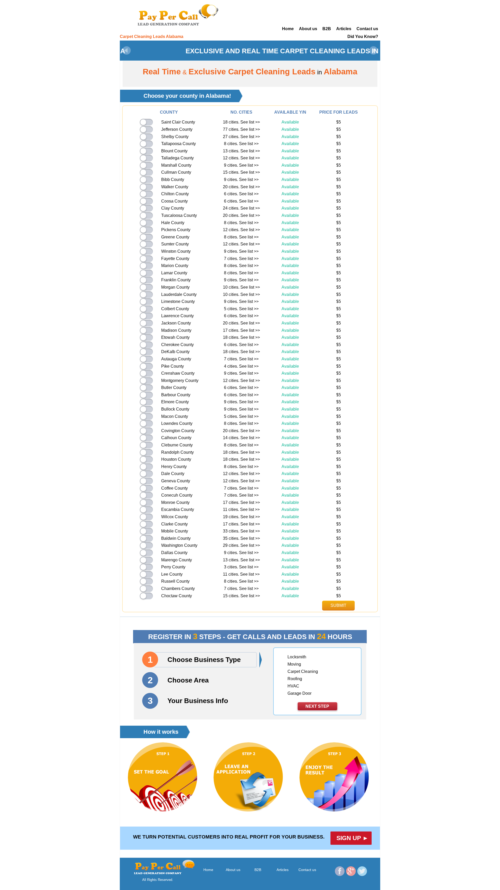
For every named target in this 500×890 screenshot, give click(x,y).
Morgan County (175, 287)
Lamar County (174, 273)
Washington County (179, 545)
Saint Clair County (178, 122)
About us (308, 29)
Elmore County (175, 402)
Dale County (172, 473)
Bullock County (175, 409)
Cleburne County (177, 445)
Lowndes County (176, 423)
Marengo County (176, 560)
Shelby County (175, 136)
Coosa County (174, 201)
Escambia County (177, 509)
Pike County (172, 366)
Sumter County (175, 244)
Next (373, 50)
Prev (126, 50)
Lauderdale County (179, 294)
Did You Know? (362, 36)
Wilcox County (174, 517)
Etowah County (175, 337)
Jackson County (176, 323)
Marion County (174, 265)
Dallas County (174, 552)
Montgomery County (179, 380)
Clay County (172, 208)
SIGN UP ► (352, 838)
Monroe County (175, 502)
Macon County (174, 416)
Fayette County (175, 258)
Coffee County (174, 488)
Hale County (172, 222)
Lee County (172, 574)
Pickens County (175, 230)
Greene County (175, 237)
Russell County (175, 581)
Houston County (176, 459)
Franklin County (176, 280)
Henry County (174, 466)
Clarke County (174, 524)
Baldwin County (176, 538)
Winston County (176, 251)
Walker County (174, 187)
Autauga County (176, 359)
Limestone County (178, 301)
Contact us (367, 29)
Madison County (176, 330)
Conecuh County (176, 495)
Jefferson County (176, 129)
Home (288, 29)
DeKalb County (175, 351)
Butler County (173, 387)
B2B (326, 29)
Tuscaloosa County (179, 215)
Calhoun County (176, 438)
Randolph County (177, 452)
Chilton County (175, 194)
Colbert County (175, 309)
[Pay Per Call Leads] (180, 14)
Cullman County (176, 172)
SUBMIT (338, 605)
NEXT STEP (317, 706)
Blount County (174, 151)
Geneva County (175, 481)
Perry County (173, 567)
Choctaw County (176, 596)
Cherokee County (177, 344)
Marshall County (176, 165)
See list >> (250, 122)
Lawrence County (177, 316)
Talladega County (177, 158)
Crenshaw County (178, 373)
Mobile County (174, 531)
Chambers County (178, 588)
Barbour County (175, 395)
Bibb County (172, 179)
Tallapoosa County (178, 143)
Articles (343, 29)
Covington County (178, 430)
